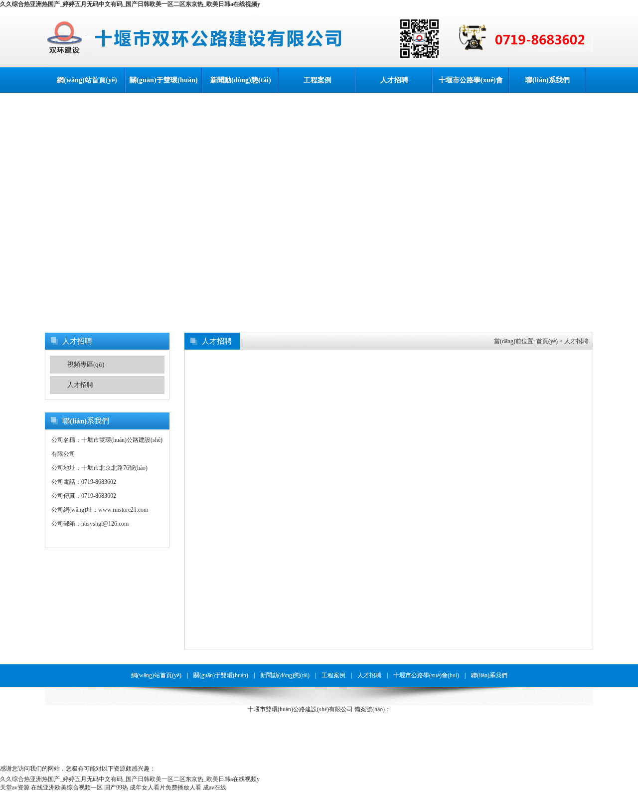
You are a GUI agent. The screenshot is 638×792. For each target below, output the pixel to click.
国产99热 (116, 787)
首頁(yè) (547, 341)
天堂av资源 (14, 787)
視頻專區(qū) (85, 364)
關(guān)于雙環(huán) (164, 80)
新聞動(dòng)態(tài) (240, 80)
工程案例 (317, 80)
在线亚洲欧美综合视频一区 (67, 787)
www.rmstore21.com (123, 509)
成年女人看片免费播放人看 (165, 787)
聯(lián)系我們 (547, 80)
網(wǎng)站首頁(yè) (87, 80)
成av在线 (214, 787)
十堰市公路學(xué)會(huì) (471, 84)
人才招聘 (394, 80)
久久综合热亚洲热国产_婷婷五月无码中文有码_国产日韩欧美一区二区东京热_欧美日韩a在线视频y (130, 3)
